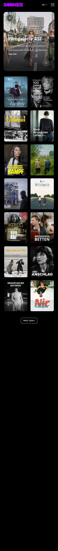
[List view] (46, 62)
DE (43, 4)
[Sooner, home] (13, 4)
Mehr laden (29, 320)
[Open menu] (52, 5)
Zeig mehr (12, 54)
